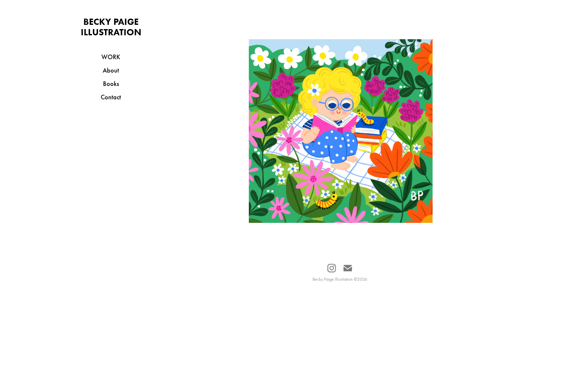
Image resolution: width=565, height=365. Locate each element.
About (111, 70)
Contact (111, 97)
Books (111, 84)
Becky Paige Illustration (111, 27)
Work (110, 57)
